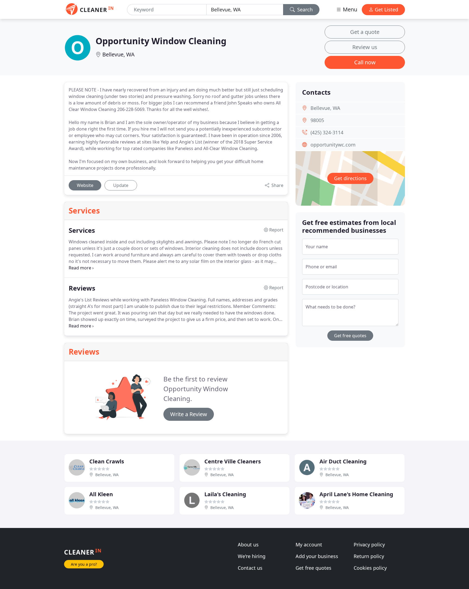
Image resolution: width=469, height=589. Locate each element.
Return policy (369, 556)
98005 (317, 120)
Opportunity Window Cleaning (161, 41)
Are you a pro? (84, 564)
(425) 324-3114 (326, 132)
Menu (349, 9)
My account (309, 544)
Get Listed (385, 9)
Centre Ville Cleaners (232, 461)
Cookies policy (370, 568)
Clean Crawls (106, 461)
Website (85, 185)
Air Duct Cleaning (343, 461)
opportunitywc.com (333, 144)
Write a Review (188, 414)
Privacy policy (369, 544)
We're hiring (251, 556)
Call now (365, 62)
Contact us (250, 568)
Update (120, 185)
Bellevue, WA (118, 54)
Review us (364, 47)
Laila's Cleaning (225, 494)
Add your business (317, 556)
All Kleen (101, 494)
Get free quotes (350, 336)
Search (304, 9)
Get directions (350, 178)
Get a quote (364, 32)
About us (248, 544)
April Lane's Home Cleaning (356, 494)
